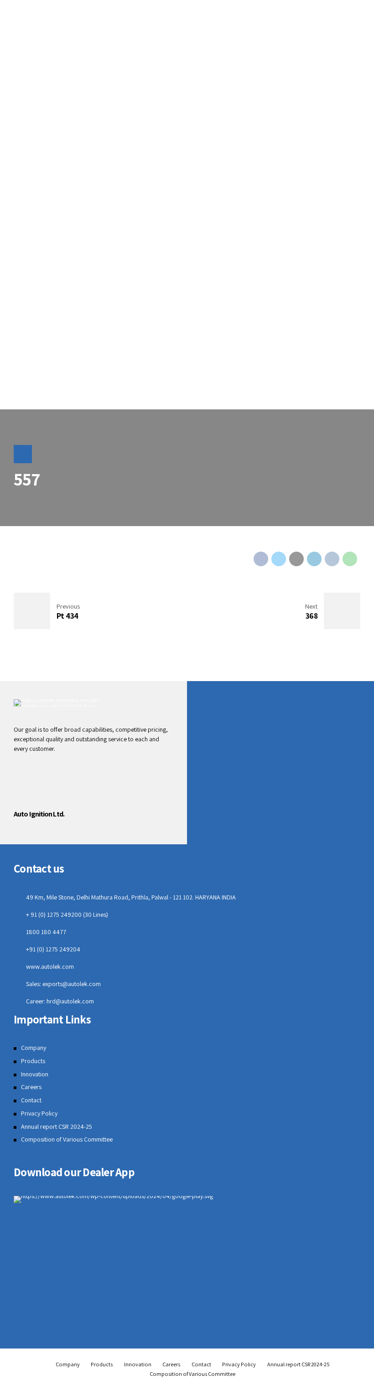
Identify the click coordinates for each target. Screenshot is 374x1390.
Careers (31, 1087)
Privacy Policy (39, 1113)
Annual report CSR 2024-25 (56, 1126)
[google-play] (113, 1199)
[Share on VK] (332, 559)
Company (33, 1048)
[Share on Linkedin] (314, 559)
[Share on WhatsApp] (350, 559)
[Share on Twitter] (278, 559)
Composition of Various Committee (67, 1139)
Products (33, 1061)
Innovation (34, 1074)
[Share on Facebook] (261, 559)
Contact (31, 1100)
